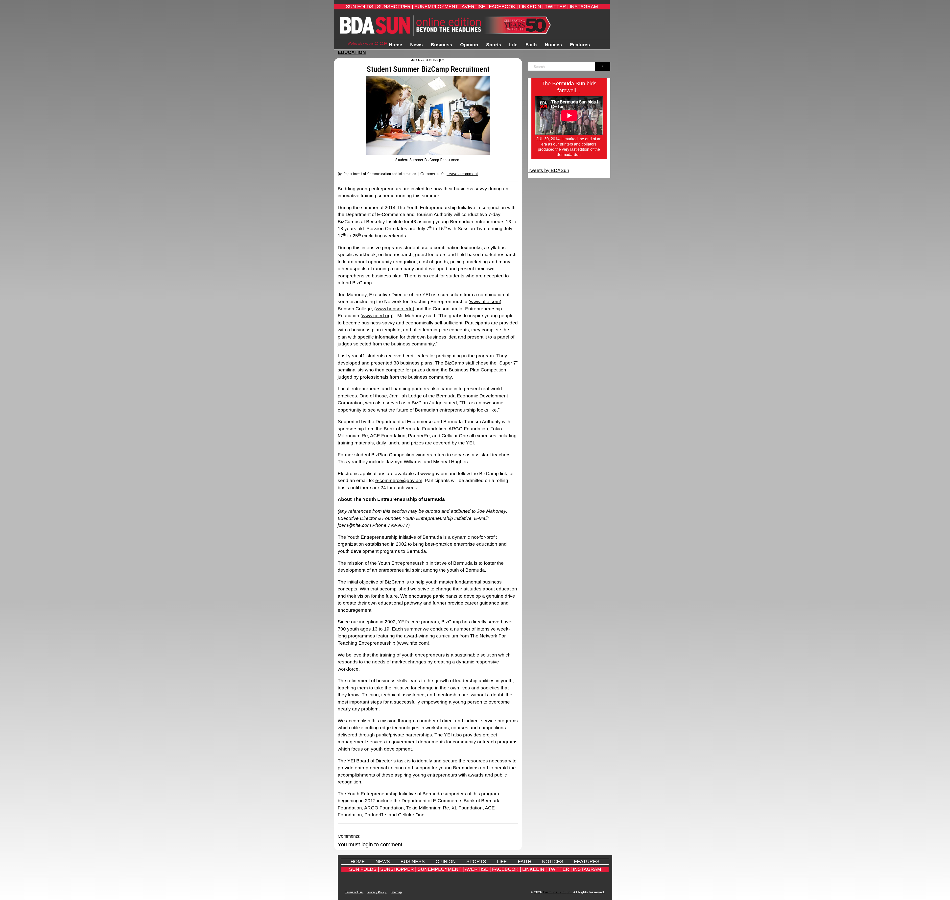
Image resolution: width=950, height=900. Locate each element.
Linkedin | (531, 6)
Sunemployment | (437, 6)
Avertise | (475, 6)
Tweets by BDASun (548, 170)
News (416, 44)
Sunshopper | (395, 6)
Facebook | (503, 6)
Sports (493, 44)
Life (513, 44)
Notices (553, 44)
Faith (531, 44)
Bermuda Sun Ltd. (557, 892)
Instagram (584, 6)
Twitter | (557, 6)
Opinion (469, 44)
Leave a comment (462, 174)
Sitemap (396, 892)
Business (441, 44)
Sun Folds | (361, 6)
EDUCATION (352, 52)
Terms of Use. (354, 892)
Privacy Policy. (377, 892)
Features (580, 44)
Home (395, 44)
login (367, 844)
